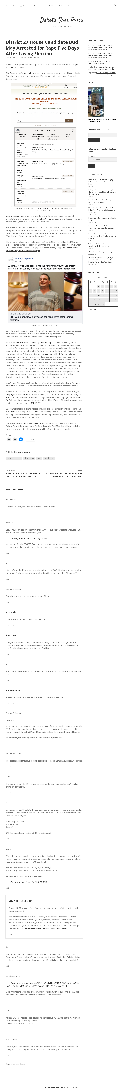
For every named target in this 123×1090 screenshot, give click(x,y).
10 (107, 291)
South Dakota (24, 452)
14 (95, 295)
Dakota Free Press (61, 20)
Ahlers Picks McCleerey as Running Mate (101, 252)
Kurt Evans (11, 635)
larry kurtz (11, 612)
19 (116, 295)
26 (116, 300)
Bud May (10, 458)
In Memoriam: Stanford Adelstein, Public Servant (99, 62)
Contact (71, 6)
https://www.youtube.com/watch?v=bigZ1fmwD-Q (28, 538)
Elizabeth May (29, 458)
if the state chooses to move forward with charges (44, 928)
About (44, 6)
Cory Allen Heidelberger (20, 901)
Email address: (93, 156)
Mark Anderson (13, 690)
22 (99, 300)
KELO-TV (37, 423)
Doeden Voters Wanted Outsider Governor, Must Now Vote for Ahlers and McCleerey (102, 236)
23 (103, 300)
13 (90, 295)
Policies (51, 6)
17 (107, 295)
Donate (36, 6)
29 (99, 304)
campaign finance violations (18, 394)
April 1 (9, 397)
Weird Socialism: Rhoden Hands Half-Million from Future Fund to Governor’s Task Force (101, 210)
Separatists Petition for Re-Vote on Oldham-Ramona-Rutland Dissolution (101, 227)
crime (19, 458)
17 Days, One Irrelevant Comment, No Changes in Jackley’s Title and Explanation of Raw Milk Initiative (102, 192)
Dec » (95, 310)
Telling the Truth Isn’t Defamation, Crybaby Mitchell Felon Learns (99, 245)
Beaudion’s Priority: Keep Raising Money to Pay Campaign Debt (101, 68)
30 (103, 304)
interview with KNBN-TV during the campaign (31, 342)
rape (39, 458)
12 (116, 291)
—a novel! (22, 6)
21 (95, 300)
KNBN (26, 423)
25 (111, 300)
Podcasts (62, 6)
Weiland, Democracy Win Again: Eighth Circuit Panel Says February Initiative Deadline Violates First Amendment (101, 260)
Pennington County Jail (20, 73)
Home (8, 6)
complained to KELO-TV (52, 354)
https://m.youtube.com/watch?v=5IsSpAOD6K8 (26, 882)
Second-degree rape (15, 216)
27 (90, 304)
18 (111, 295)
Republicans (49, 458)
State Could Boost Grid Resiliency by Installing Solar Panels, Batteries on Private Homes (100, 47)
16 (103, 295)
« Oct (90, 310)
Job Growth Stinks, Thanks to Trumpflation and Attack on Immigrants (102, 74)
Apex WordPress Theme (54, 1087)
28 (95, 304)
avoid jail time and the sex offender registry (41, 336)
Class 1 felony (46, 219)
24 (107, 300)
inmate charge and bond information (42, 208)
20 (90, 300)
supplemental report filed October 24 (26, 411)
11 (111, 291)
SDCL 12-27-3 (35, 403)
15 (99, 295)
